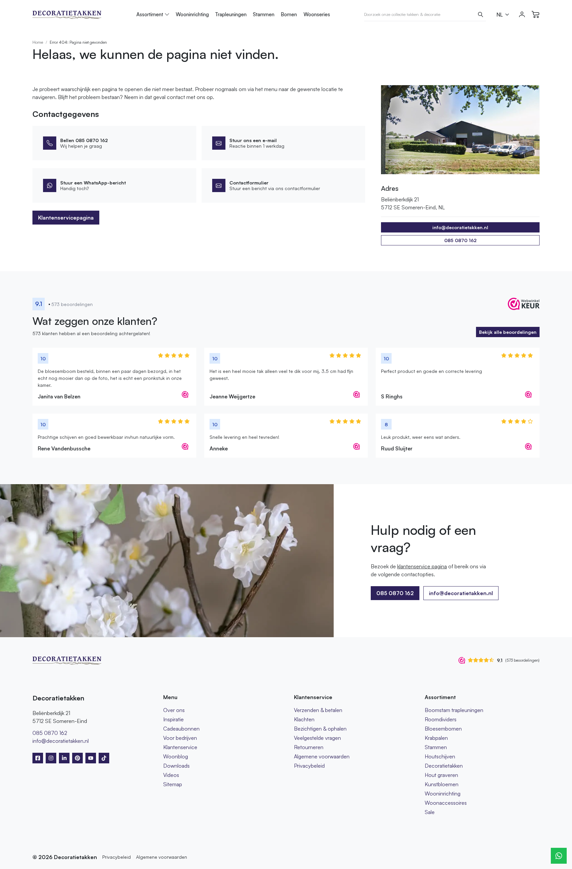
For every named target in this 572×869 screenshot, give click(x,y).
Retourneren (308, 747)
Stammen (263, 14)
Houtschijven (440, 756)
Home (37, 42)
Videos (171, 775)
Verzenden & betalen (318, 710)
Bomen (289, 14)
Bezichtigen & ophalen (320, 728)
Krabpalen (436, 738)
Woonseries (317, 14)
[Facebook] (37, 758)
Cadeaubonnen (181, 728)
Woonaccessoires (446, 802)
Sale (430, 812)
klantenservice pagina (422, 566)
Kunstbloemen (441, 784)
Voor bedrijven (180, 738)
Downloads (176, 765)
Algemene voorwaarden (322, 756)
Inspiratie (173, 719)
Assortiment (149, 14)
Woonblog (175, 756)
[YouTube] (90, 758)
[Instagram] (51, 758)
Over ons (174, 710)
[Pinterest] (77, 758)
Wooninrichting (192, 14)
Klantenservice (180, 747)
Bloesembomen (443, 728)
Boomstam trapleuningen (454, 710)
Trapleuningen (231, 14)
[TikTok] (104, 758)
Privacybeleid (309, 765)
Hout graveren (441, 775)
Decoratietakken (444, 765)
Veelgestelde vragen (317, 738)
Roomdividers (440, 719)
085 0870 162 (460, 240)
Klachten (304, 719)
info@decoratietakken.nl (461, 593)
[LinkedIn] (64, 758)
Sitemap (172, 784)
